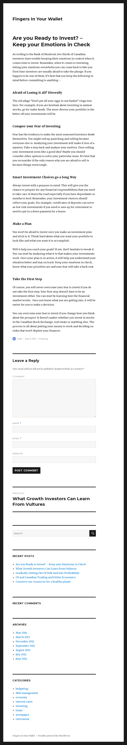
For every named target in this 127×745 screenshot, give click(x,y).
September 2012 (25, 645)
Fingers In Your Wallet (38, 19)
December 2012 (25, 641)
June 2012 (21, 658)
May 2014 (21, 632)
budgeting (22, 688)
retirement (22, 719)
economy (21, 697)
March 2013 (23, 637)
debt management (27, 693)
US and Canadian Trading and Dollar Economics (46, 577)
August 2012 (23, 650)
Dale (19, 338)
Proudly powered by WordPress (54, 735)
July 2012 (21, 654)
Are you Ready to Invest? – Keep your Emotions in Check (51, 564)
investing (43, 338)
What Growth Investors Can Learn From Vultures (46, 568)
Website (18, 453)
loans (19, 710)
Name (17, 423)
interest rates (24, 701)
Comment (19, 376)
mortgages (22, 714)
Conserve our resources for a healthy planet (43, 581)
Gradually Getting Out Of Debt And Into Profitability (47, 573)
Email (17, 438)
